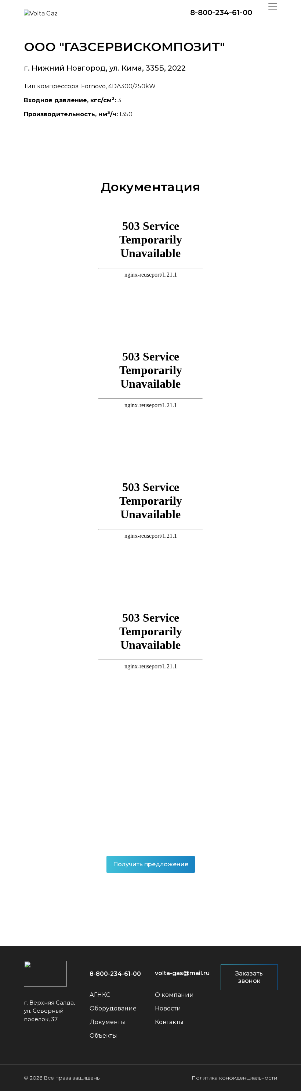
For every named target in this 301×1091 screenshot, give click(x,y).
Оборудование (113, 1008)
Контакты (169, 1022)
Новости (168, 1008)
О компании (174, 994)
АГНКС (100, 994)
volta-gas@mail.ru (182, 973)
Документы (107, 1022)
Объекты (103, 1035)
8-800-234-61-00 (221, 12)
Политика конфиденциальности (234, 1077)
